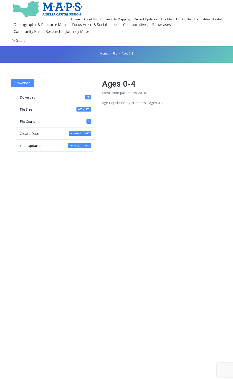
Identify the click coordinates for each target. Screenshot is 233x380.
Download (22, 83)
